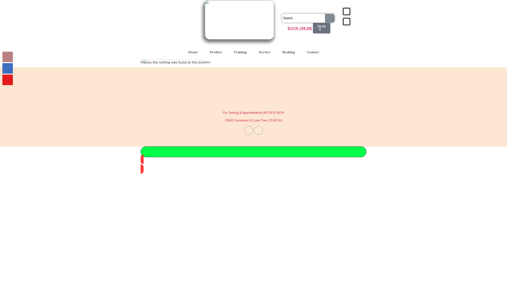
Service (265, 52)
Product (216, 52)
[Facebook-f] (248, 130)
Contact (313, 52)
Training (240, 52)
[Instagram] (258, 130)
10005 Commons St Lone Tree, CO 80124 (253, 120)
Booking (288, 52)
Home (193, 52)
